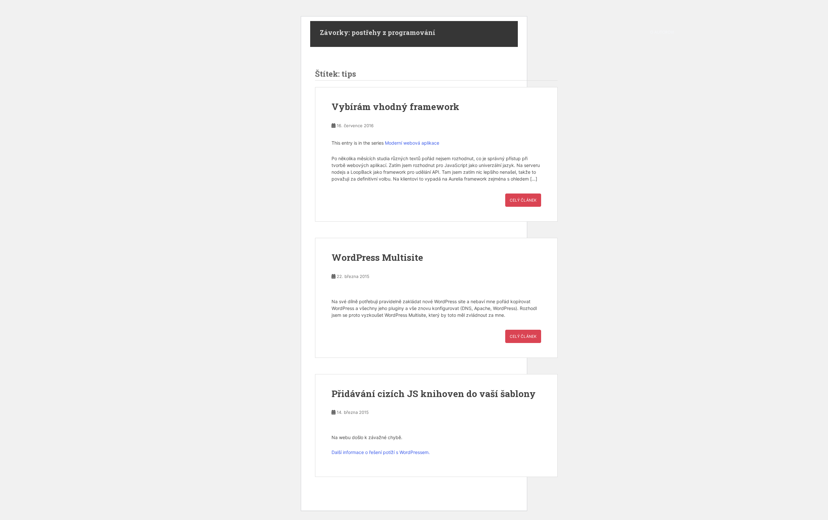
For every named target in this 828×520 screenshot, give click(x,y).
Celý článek (523, 200)
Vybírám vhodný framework (395, 107)
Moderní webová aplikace (412, 143)
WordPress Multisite (377, 257)
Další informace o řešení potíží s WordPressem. (381, 452)
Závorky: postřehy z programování (377, 32)
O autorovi (662, 32)
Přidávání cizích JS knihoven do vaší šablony (434, 394)
